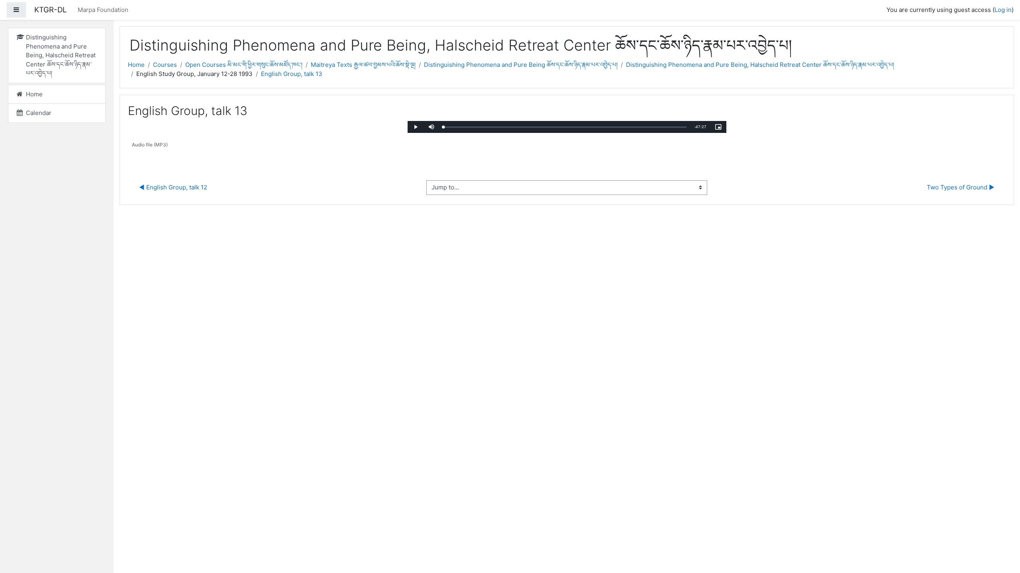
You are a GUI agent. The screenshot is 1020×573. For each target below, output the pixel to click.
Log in (1003, 10)
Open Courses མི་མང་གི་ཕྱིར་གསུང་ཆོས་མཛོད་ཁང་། (243, 64)
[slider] (565, 127)
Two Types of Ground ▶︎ (960, 187)
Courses (165, 64)
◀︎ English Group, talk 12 (173, 187)
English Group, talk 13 (291, 74)
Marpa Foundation (103, 10)
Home (136, 64)
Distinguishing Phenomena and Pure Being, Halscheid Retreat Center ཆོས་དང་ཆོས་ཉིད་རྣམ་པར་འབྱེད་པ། (760, 64)
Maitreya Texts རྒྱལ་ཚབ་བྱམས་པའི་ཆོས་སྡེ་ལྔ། (363, 64)
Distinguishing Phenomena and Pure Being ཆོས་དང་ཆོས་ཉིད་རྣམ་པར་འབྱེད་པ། (521, 64)
